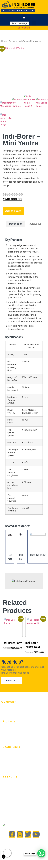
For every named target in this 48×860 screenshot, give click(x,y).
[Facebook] (12, 834)
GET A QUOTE (24, 27)
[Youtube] (36, 834)
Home (4, 41)
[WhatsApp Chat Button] (41, 853)
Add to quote (13, 211)
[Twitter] (28, 834)
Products (13, 41)
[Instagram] (20, 834)
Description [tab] (15, 223)
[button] (24, 17)
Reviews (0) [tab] (34, 223)
